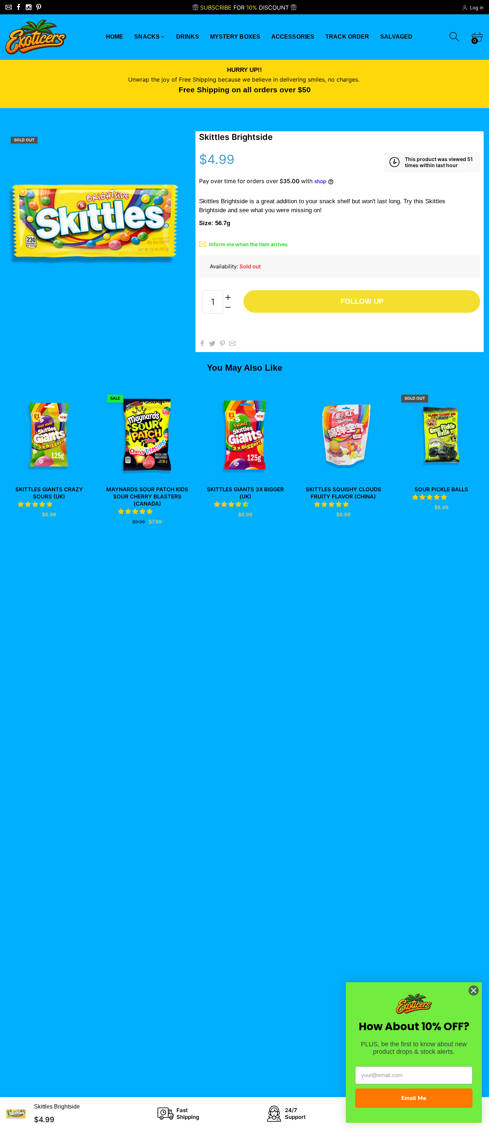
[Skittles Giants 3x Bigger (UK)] (245, 434)
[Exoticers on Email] (9, 7)
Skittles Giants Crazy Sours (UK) (49, 493)
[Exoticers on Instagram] (29, 7)
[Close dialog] (473, 990)
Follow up (361, 301)
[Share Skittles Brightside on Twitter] (212, 343)
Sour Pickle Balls (441, 489)
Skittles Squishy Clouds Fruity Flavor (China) (343, 493)
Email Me (413, 1098)
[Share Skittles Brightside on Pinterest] (222, 343)
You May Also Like (244, 367)
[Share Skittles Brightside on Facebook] (202, 343)
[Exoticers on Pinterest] (39, 7)
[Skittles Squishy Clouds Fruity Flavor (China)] (343, 434)
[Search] (455, 37)
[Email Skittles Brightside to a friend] (232, 343)
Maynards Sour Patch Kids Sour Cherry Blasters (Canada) (147, 496)
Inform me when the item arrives (248, 244)
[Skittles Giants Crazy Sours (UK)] (49, 434)
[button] (36, 504)
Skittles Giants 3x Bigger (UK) (245, 493)
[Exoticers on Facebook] (19, 7)
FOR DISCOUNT (245, 7)
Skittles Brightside (57, 1107)
